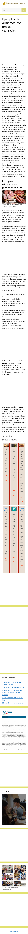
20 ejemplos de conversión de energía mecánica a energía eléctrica (12, 693)
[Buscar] (24, 10)
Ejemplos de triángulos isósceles (6, 521)
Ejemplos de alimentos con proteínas (21, 458)
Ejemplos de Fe (6, 453)
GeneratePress (14, 931)
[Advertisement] (14, 49)
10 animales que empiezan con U (13, 687)
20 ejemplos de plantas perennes (13, 703)
